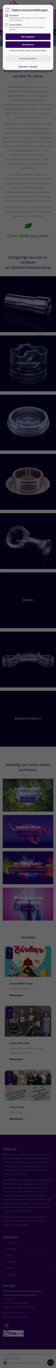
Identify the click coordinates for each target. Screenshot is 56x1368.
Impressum (33, 66)
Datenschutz (23, 66)
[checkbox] (7, 15)
